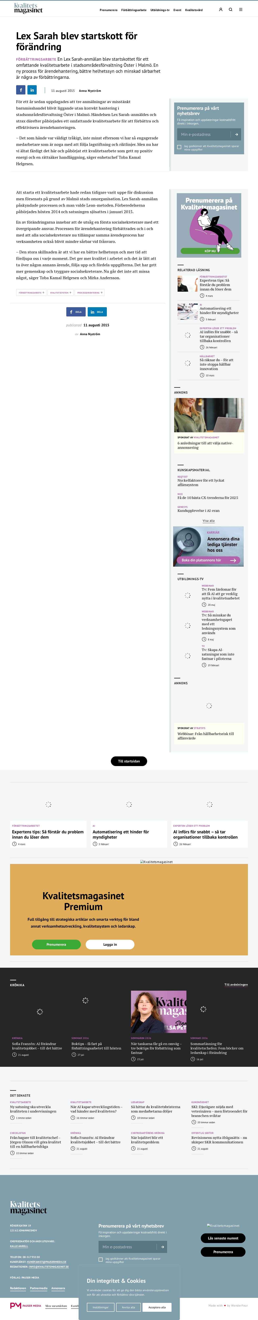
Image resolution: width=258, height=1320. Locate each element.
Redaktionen (18, 1288)
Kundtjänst (78, 1306)
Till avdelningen (236, 984)
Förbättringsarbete (134, 10)
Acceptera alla (157, 1307)
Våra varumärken (56, 1306)
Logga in (110, 944)
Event (177, 10)
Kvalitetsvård (194, 10)
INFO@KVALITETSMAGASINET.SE (49, 1266)
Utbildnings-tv (160, 10)
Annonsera (58, 1288)
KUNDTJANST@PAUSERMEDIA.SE (46, 1262)
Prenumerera (108, 10)
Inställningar (100, 1307)
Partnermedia (38, 1288)
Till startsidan (129, 761)
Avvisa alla (128, 1307)
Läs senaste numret (223, 1238)
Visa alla (209, 521)
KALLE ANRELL (19, 1246)
